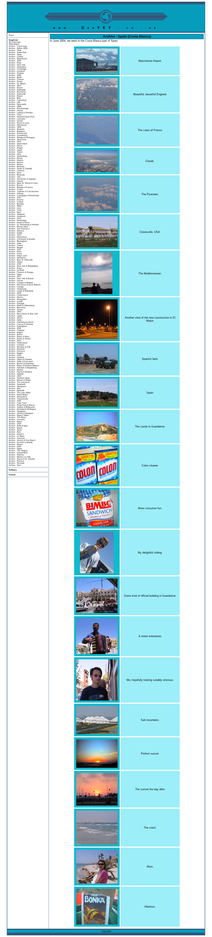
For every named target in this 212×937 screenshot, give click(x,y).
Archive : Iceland (16, 202)
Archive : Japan (15, 150)
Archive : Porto (15, 252)
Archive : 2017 (15, 276)
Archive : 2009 (15, 127)
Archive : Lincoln (16, 281)
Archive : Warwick (16, 129)
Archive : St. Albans (17, 84)
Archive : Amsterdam (18, 220)
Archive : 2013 (15, 218)
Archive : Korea (15, 268)
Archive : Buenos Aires (18, 227)
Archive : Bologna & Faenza (21, 187)
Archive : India (15, 243)
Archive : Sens (15, 173)
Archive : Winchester (18, 125)
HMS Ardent (14, 44)
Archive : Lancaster (17, 119)
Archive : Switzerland (18, 144)
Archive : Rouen (16, 88)
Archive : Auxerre (16, 200)
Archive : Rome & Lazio (19, 123)
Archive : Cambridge (17, 69)
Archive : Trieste (16, 245)
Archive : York (15, 177)
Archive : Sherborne (17, 258)
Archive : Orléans (16, 193)
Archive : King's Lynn (18, 256)
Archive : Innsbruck (17, 216)
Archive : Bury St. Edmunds (21, 260)
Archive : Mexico (16, 297)
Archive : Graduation (17, 67)
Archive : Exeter (16, 81)
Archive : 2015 (15, 249)
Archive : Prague (16, 148)
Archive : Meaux (16, 164)
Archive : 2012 (15, 198)
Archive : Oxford (16, 121)
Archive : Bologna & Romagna (22, 137)
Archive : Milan (15, 206)
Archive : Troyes (16, 189)
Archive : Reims (16, 158)
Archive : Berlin (15, 77)
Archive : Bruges (16, 247)
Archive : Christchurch (18, 295)
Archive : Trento (16, 152)
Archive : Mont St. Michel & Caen (23, 183)
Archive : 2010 (15, 142)
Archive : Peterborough (18, 108)
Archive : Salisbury (17, 214)
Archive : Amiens (16, 162)
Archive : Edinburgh (17, 90)
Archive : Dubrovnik (17, 94)
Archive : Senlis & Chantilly (20, 169)
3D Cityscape (14, 42)
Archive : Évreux (16, 185)
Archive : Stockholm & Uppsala (22, 179)
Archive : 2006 (15, 75)
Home (11, 35)
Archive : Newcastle (17, 104)
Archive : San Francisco (19, 229)
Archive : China (15, 254)
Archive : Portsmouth (18, 133)
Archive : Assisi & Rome (19, 222)
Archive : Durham (16, 73)
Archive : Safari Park (17, 52)
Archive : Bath (15, 98)
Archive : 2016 (15, 264)
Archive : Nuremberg (17, 237)
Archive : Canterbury (17, 100)
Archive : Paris (15, 63)
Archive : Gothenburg (18, 156)
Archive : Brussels (16, 166)
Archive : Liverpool (17, 71)
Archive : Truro (15, 115)
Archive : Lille (14, 102)
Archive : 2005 (15, 61)
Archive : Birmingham (18, 241)
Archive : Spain (15, 55)
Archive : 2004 (15, 50)
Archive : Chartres (16, 171)
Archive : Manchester (18, 59)
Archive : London (16, 57)
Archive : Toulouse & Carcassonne (24, 191)
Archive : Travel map (18, 46)
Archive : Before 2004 (18, 48)
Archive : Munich (16, 160)
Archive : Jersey (16, 310)
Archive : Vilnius (16, 262)
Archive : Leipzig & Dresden (21, 113)
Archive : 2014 (15, 235)
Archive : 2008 (15, 106)
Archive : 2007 (15, 86)
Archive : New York (17, 65)
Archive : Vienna (16, 111)
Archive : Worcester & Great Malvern (25, 285)
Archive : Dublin (15, 233)
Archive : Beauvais (17, 175)
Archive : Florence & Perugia (21, 272)
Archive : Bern (15, 212)
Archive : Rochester (17, 92)
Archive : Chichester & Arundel (22, 239)
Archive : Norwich (16, 231)
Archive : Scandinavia (18, 135)
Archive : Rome (15, 146)
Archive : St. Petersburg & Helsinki (24, 225)
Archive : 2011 (15, 154)
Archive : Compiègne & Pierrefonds (24, 196)
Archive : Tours (15, 210)
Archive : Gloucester (17, 140)
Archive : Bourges (16, 204)
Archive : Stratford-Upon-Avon (22, 117)
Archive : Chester (16, 79)
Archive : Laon (15, 208)
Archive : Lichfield (16, 270)
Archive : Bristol (15, 96)
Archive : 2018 (15, 293)
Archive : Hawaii (16, 181)
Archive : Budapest (17, 131)
